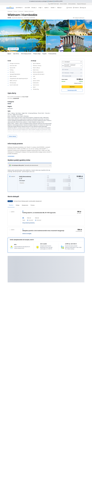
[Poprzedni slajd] (6, 53)
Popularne (11, 205)
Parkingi (17, 205)
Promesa (32, 205)
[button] (72, 66)
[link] (10, 7)
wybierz (12, 211)
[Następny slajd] (85, 53)
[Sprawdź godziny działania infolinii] (57, 3)
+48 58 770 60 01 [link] (53, 3)
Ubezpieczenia (25, 205)
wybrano (13, 176)
